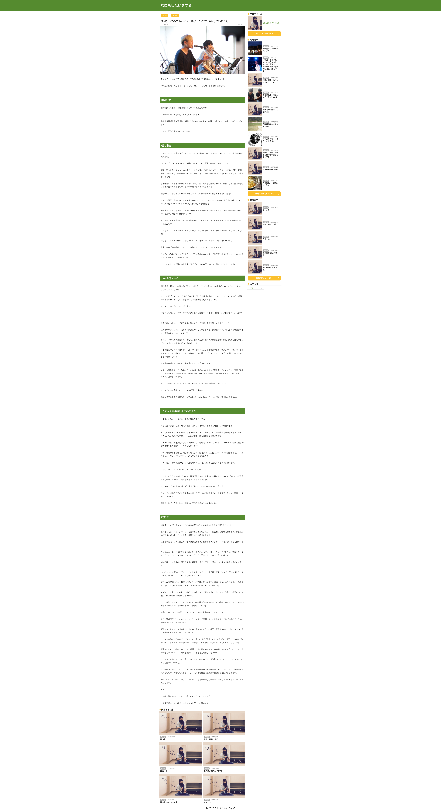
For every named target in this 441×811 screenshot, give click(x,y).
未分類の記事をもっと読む (264, 194)
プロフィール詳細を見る (264, 33)
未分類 (250, 288)
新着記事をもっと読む (264, 278)
